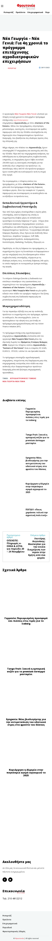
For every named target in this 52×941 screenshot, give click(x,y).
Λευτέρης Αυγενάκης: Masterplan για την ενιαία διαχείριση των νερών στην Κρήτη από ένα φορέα (36, 548)
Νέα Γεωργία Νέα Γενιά (25, 114)
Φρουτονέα (19, 938)
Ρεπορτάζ (12, 68)
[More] (16, 74)
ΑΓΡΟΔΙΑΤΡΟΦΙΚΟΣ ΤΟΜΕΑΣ (23, 378)
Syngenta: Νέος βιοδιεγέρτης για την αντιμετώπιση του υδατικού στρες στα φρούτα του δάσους (37, 463)
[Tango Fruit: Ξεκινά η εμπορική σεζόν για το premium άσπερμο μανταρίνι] (13, 439)
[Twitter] (10, 74)
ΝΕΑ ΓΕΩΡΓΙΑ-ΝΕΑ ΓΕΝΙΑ (14, 381)
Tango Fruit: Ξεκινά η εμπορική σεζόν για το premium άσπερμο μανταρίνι (37, 439)
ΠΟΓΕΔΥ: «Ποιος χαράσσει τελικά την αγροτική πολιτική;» (37, 512)
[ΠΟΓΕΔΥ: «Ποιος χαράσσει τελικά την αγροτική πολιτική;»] (13, 513)
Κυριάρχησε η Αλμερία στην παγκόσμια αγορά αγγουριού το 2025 (37, 488)
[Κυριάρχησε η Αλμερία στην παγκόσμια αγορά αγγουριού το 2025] (13, 488)
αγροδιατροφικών (20, 120)
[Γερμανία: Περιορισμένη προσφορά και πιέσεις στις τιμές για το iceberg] (13, 415)
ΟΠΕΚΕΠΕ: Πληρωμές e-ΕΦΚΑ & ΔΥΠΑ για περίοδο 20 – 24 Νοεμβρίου (15, 546)
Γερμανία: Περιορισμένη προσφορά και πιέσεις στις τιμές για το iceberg (37, 414)
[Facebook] (5, 74)
